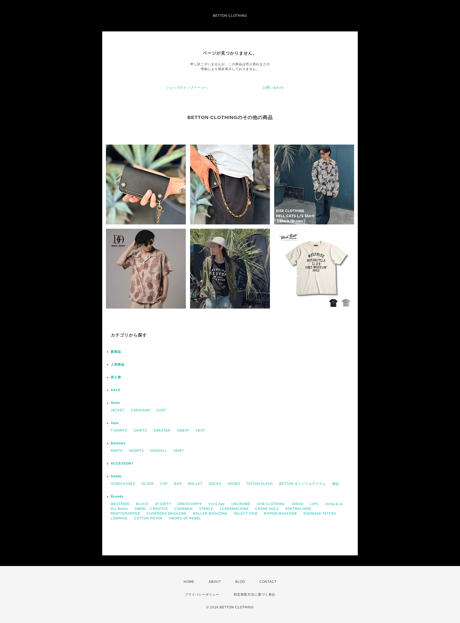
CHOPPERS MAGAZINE (167, 513)
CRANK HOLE (267, 509)
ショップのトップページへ (187, 87)
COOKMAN (183, 509)
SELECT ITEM (245, 513)
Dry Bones (119, 509)
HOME (189, 582)
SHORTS (136, 451)
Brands (117, 496)
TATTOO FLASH (260, 484)
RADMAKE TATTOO (319, 513)
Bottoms (118, 443)
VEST (200, 430)
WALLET (195, 484)
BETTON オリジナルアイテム (302, 484)
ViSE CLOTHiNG (271, 504)
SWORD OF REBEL (185, 518)
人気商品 (118, 364)
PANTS (116, 451)
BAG (178, 484)
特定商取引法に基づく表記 (254, 594)
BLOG (240, 582)
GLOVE (148, 484)
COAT (161, 410)
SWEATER (162, 430)
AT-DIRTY (163, 504)
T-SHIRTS (119, 430)
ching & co (334, 504)
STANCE (206, 509)
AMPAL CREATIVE (151, 509)
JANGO (297, 504)
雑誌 (335, 484)
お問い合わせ (273, 87)
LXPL (314, 504)
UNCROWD (240, 504)
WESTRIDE (120, 504)
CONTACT (268, 582)
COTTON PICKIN (148, 518)
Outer (116, 403)
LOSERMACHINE (234, 509)
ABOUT (215, 582)
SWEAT (183, 430)
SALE (115, 390)
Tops (115, 423)
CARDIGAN (140, 410)
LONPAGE (119, 518)
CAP (164, 484)
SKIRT (178, 451)
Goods (116, 476)
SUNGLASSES (123, 484)
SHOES (234, 484)
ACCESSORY (122, 463)
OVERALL (158, 451)
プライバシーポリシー (202, 594)
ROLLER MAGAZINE (210, 513)
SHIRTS (140, 430)
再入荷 (116, 377)
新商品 (116, 352)
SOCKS (215, 484)
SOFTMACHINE (298, 509)
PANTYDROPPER (125, 513)
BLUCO (142, 504)
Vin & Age (216, 504)
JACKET (118, 410)
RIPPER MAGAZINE (280, 513)
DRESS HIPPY (190, 504)
